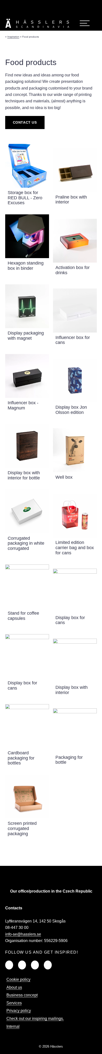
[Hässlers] (37, 29)
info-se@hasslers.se (23, 934)
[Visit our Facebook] (22, 965)
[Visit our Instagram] (35, 965)
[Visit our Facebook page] (45, 4)
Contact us (25, 122)
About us (14, 987)
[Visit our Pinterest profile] (68, 4)
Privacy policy (18, 1011)
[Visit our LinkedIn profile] (34, 4)
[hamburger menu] (85, 23)
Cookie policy (18, 979)
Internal (13, 1026)
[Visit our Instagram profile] (56, 4)
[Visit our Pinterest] (48, 965)
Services (14, 1003)
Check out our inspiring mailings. (35, 1018)
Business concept (22, 995)
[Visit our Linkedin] (9, 965)
